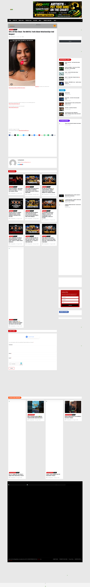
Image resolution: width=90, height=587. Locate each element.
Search (70, 41)
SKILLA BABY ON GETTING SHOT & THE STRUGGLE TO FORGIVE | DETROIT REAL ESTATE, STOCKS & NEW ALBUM (32, 190)
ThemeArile (10, 560)
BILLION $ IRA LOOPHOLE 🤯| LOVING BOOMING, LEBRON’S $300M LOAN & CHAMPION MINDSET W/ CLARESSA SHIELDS (48, 190)
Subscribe (37, 86)
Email (10, 358)
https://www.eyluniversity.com (14, 103)
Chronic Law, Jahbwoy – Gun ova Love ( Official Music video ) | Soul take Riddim (72, 68)
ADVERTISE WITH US (78, 559)
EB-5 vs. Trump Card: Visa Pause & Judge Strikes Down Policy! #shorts (16, 474)
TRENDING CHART (28, 20)
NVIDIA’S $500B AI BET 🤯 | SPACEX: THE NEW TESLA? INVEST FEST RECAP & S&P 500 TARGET (15, 323)
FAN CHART (35, 20)
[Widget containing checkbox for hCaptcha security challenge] (16, 364)
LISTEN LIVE (15, 20)
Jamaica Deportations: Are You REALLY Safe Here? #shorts (73, 417)
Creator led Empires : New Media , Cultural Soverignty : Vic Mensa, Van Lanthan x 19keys (16, 190)
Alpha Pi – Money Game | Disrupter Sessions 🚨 (72, 77)
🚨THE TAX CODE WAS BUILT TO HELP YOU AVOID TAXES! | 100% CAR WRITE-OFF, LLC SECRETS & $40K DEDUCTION (31, 240)
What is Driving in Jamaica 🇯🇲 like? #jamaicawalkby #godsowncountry (35, 417)
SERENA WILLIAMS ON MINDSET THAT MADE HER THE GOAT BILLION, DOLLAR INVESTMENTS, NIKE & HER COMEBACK (32, 214)
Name (10, 353)
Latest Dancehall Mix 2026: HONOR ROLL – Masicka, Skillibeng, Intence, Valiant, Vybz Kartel (73, 113)
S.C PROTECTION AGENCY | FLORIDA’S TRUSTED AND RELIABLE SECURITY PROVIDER (73, 200)
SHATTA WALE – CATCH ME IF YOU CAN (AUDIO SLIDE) (72, 98)
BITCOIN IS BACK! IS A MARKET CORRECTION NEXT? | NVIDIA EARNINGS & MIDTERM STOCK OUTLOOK (15, 214)
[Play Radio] (54, 26)
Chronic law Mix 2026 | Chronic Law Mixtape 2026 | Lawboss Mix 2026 (73, 103)
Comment (11, 344)
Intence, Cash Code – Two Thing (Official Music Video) (72, 63)
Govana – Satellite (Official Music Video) (71, 72)
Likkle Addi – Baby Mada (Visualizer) (71, 107)
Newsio (39, 559)
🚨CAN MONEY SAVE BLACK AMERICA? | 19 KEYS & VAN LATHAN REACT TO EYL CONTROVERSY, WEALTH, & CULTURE (47, 215)
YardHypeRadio (13, 36)
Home (10, 20)
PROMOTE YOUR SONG (47, 20)
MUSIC (40, 20)
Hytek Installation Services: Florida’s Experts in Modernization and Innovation (72, 195)
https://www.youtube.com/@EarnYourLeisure (17, 87)
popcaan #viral (67, 93)
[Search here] (81, 20)
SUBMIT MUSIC (21, 20)
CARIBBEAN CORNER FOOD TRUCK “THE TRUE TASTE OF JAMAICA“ (73, 205)
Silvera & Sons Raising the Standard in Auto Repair (73, 123)
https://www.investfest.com (24, 130)
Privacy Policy (71, 559)
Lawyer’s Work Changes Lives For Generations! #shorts (53, 474)
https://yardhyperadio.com (26, 162)
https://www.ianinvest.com (13, 107)
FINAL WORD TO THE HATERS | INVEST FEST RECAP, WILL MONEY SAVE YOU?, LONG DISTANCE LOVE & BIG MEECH (49, 240)
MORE (55, 20)
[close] (45, 583)
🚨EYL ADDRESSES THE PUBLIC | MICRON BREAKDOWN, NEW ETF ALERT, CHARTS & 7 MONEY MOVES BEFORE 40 (16, 240)
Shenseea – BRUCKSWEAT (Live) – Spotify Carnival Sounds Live (73, 83)
